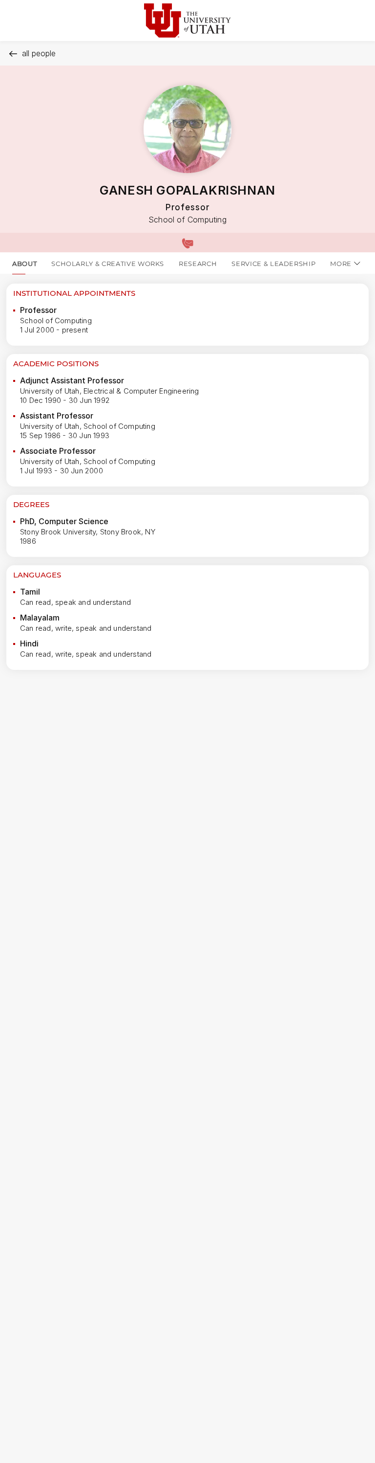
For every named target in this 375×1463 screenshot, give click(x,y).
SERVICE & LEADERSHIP (273, 263)
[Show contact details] (187, 242)
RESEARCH (198, 263)
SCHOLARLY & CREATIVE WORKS (107, 263)
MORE (341, 263)
